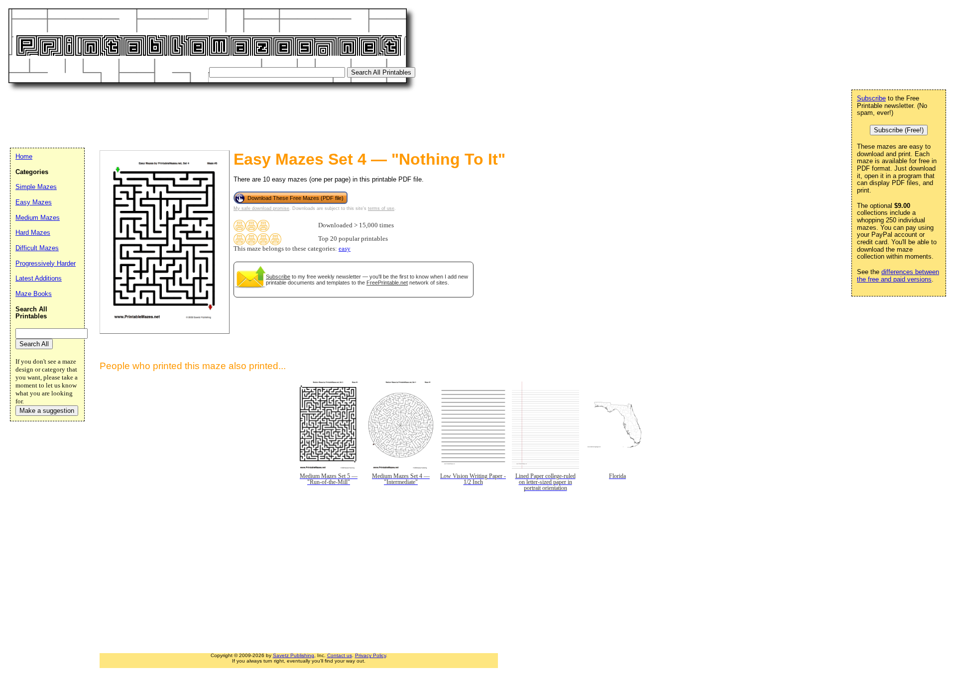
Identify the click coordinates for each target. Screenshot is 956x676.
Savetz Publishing (293, 655)
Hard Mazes (32, 232)
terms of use (381, 208)
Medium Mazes (37, 217)
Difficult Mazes (37, 248)
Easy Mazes (33, 202)
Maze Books (33, 293)
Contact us (339, 655)
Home (23, 156)
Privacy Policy (370, 655)
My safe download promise (261, 208)
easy (345, 248)
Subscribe (278, 277)
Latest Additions (38, 278)
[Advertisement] (191, 117)
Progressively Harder (45, 263)
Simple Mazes (36, 187)
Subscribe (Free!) (899, 130)
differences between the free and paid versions (898, 275)
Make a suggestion (46, 410)
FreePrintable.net (387, 283)
